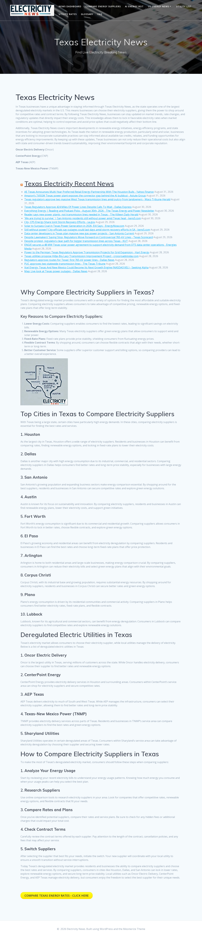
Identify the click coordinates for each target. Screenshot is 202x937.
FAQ (100, 14)
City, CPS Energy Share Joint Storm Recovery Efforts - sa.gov (59, 222)
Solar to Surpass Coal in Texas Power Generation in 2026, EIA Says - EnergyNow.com (74, 226)
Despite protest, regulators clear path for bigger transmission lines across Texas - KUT (76, 241)
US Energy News (158, 6)
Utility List (184, 6)
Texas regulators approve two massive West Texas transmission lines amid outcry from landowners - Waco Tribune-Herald (97, 199)
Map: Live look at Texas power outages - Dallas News (55, 271)
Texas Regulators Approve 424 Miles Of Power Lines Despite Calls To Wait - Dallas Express (78, 207)
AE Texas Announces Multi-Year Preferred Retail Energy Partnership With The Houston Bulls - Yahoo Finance (89, 192)
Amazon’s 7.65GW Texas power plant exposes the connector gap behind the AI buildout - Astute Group (85, 195)
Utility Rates (68, 14)
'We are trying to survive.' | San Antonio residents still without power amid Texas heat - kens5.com (82, 218)
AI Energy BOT (134, 6)
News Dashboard (70, 6)
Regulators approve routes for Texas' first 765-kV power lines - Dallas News (69, 260)
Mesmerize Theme (134, 929)
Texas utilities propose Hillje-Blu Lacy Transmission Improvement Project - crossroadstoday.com (81, 256)
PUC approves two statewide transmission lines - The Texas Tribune (64, 263)
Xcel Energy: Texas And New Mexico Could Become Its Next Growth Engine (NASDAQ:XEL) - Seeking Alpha (86, 267)
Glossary (87, 14)
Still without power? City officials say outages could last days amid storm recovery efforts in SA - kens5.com (87, 229)
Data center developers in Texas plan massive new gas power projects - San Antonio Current (79, 233)
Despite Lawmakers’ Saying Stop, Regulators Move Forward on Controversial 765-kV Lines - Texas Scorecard (88, 237)
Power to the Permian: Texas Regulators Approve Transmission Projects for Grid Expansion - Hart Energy (86, 252)
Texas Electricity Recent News (69, 184)
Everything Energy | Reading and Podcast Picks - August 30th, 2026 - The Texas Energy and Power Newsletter (89, 210)
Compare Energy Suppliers (103, 6)
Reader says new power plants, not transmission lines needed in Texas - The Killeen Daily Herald (81, 214)
